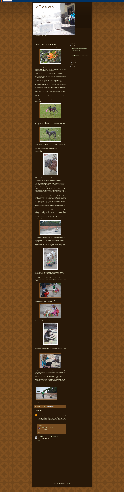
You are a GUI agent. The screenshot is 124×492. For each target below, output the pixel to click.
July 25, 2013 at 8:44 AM (44, 414)
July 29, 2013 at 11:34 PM (56, 436)
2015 (72, 43)
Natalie (42, 427)
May (73, 60)
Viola (39, 414)
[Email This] (48, 406)
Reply (39, 422)
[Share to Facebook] (51, 406)
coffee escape (45, 6)
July (73, 47)
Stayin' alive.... (75, 53)
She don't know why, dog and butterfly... (79, 48)
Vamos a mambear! (75, 52)
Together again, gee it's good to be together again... (80, 56)
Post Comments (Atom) (44, 463)
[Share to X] (50, 406)
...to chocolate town (76, 50)
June (73, 59)
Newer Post (37, 461)
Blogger (68, 483)
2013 (72, 45)
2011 (72, 66)
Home (50, 461)
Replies (40, 425)
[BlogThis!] (49, 406)
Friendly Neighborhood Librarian (44, 436)
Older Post (64, 461)
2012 (72, 64)
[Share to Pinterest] (52, 406)
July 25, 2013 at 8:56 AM (50, 427)
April (74, 62)
